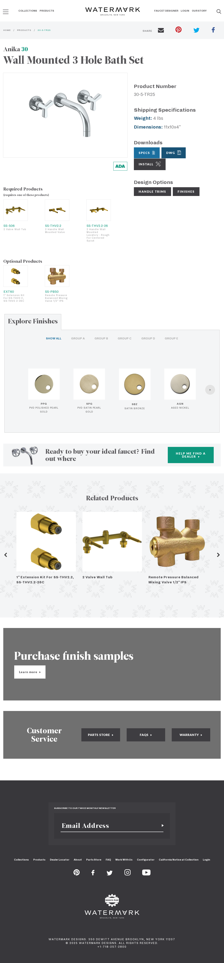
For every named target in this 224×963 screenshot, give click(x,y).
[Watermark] (112, 12)
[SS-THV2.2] (57, 210)
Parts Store (93, 859)
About (78, 859)
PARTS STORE (99, 734)
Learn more (28, 672)
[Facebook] (93, 874)
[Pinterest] (77, 874)
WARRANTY (190, 734)
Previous (5, 555)
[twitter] (196, 31)
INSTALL (146, 164)
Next (218, 555)
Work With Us (124, 859)
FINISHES (186, 191)
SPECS (144, 152)
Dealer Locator (59, 859)
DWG (170, 152)
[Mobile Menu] (6, 11)
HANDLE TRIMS (152, 191)
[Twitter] (109, 874)
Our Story (199, 10)
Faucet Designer (166, 10)
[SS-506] (15, 210)
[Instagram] (127, 874)
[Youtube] (146, 874)
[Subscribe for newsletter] (161, 826)
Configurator (145, 859)
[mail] (161, 31)
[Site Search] (219, 11)
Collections (27, 10)
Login (185, 10)
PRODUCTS (24, 30)
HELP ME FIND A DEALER (191, 455)
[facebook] (213, 30)
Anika (15, 49)
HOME (7, 30)
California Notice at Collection (178, 859)
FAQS (144, 734)
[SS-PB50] (57, 276)
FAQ (108, 859)
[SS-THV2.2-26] (98, 210)
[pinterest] (178, 30)
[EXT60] (15, 276)
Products (47, 10)
